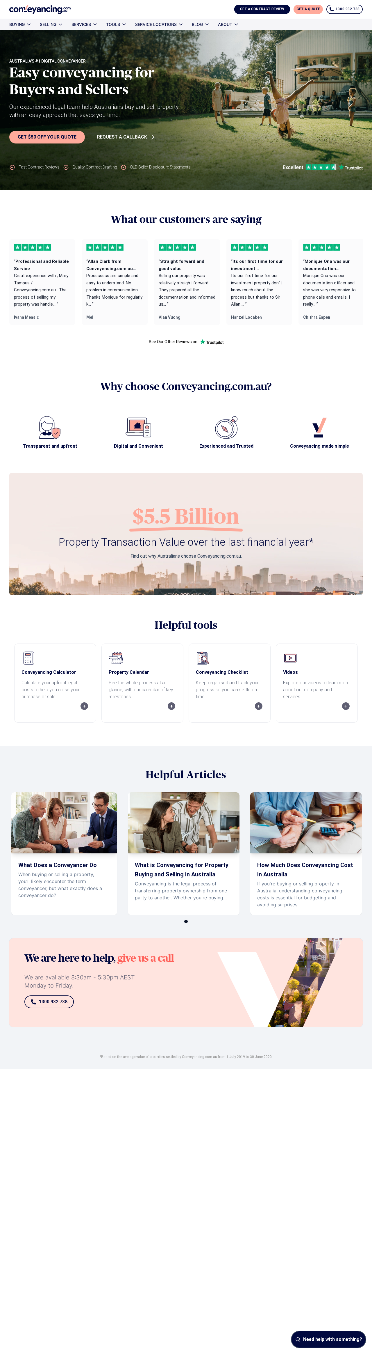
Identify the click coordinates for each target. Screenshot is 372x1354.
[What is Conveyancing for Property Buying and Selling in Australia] (183, 853)
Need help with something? (332, 1339)
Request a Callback (122, 137)
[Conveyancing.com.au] (40, 9)
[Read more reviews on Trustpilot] (211, 342)
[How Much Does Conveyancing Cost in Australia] (306, 853)
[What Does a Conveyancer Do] (64, 853)
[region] (186, 282)
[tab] (186, 921)
